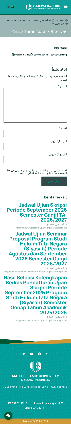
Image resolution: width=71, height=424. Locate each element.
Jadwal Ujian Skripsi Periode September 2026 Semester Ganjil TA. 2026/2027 (37, 212)
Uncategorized (60, 227)
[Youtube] (32, 354)
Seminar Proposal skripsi (40, 271)
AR (8, 6)
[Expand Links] (8, 416)
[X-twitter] (24, 354)
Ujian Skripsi (46, 227)
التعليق (62, 86)
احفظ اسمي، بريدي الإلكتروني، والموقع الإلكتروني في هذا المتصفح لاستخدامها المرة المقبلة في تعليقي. (37, 171)
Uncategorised (17, 20)
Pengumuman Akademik (27, 227)
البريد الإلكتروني (58, 141)
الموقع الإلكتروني (58, 154)
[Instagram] (47, 354)
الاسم (63, 128)
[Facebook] (39, 354)
